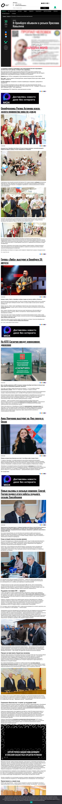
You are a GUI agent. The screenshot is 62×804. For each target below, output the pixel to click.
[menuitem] (4, 11)
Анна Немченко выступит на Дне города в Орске (22, 419)
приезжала (31, 466)
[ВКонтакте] (6, 32)
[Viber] (45, 91)
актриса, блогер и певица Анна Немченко (19, 320)
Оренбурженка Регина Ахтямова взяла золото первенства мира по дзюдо (20, 109)
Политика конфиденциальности (51, 800)
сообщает (37, 182)
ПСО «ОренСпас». (25, 69)
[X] (44, 91)
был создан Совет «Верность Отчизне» (35, 593)
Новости (8, 16)
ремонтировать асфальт (6, 389)
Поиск (45, 7)
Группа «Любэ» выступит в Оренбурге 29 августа (22, 260)
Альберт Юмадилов (5, 307)
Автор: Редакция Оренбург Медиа (6, 47)
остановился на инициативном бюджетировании (23, 719)
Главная (4, 16)
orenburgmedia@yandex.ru (20, 5)
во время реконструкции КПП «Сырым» (28, 401)
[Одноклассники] (6, 34)
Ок (31, 802)
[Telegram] (6, 37)
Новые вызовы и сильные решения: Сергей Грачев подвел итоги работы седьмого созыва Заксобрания (23, 494)
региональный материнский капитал (35, 706)
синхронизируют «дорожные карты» (33, 406)
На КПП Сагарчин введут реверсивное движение (20, 343)
